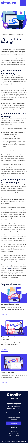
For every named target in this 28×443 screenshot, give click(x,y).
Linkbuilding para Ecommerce (14, 408)
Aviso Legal (14, 431)
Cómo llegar (14, 419)
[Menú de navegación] (23, 3)
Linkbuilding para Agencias (14, 406)
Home (2, 34)
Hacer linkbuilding (7, 372)
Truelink (9, 268)
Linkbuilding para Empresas (14, 403)
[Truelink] (8, 3)
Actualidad (7, 34)
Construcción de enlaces (10, 304)
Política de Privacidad (14, 435)
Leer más (4, 315)
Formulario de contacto (14, 417)
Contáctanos (14, 423)
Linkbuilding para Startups (14, 404)
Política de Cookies (14, 433)
